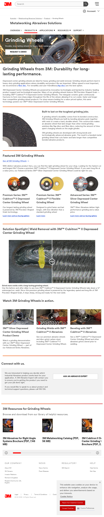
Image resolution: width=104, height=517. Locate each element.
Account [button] (91, 11)
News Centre (43, 468)
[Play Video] (18, 317)
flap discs (61, 86)
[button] (86, 508)
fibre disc (22, 86)
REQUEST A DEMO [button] (18, 52)
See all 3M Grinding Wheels (15, 161)
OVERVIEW (15, 31)
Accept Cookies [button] (67, 508)
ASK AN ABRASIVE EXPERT (75, 376)
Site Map (93, 471)
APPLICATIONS (46, 31)
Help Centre (94, 468)
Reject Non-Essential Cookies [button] (72, 503)
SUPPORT (77, 31)
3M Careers (9, 471)
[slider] (52, 453)
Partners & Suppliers (11, 478)
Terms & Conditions (40, 494)
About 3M (8, 468)
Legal (16, 494)
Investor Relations (10, 474)
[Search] (85, 4)
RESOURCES (63, 31)
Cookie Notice (66, 497)
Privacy (26, 494)
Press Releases (44, 471)
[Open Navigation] (97, 5)
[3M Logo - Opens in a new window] (8, 4)
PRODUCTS (30, 31)
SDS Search (65, 468)
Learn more (40, 216)
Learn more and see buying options (16, 216)
